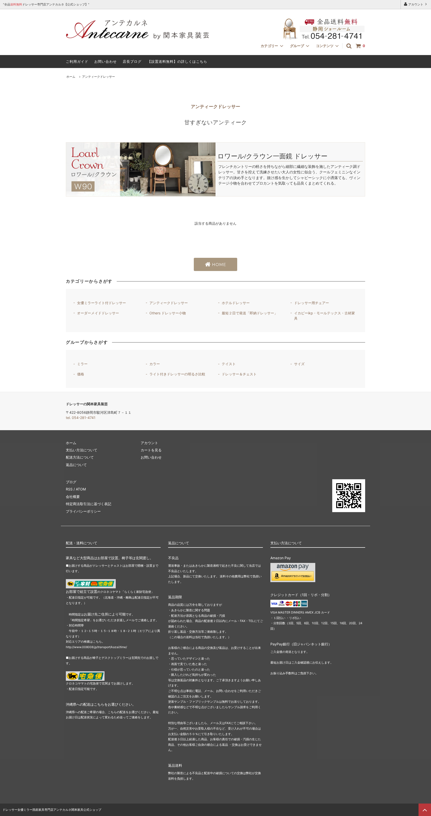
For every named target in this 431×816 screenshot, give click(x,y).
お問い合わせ (105, 61)
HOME (218, 264)
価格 (80, 374)
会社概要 (73, 496)
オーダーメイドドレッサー (98, 313)
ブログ (71, 482)
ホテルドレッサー (236, 303)
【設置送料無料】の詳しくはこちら (177, 61)
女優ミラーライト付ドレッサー (101, 303)
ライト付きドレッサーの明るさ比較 (177, 374)
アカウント (416, 4)
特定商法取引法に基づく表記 (88, 504)
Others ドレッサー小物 (167, 313)
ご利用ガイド (77, 61)
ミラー (82, 364)
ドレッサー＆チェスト (239, 374)
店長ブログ (132, 61)
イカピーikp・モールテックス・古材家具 (324, 315)
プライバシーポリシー (83, 511)
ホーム (70, 76)
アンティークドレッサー (98, 76)
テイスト (229, 364)
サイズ (299, 364)
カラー (154, 364)
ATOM (81, 489)
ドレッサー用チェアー (311, 303)
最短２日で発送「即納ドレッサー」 (250, 313)
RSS (69, 489)
